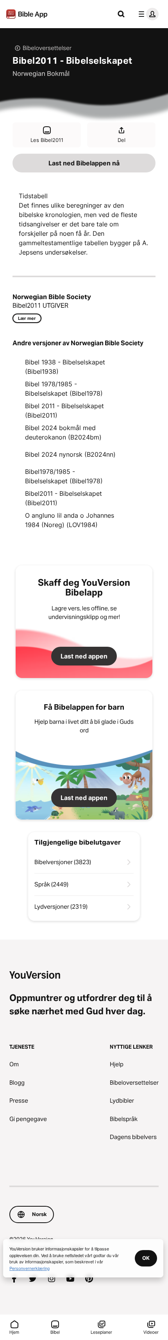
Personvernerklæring (29, 1268)
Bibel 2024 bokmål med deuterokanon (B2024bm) (63, 432)
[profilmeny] (147, 14)
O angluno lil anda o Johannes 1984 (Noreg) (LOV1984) (69, 520)
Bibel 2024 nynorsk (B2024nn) (70, 454)
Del (121, 140)
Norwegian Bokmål (41, 73)
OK (146, 1258)
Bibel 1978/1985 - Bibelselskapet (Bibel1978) (64, 388)
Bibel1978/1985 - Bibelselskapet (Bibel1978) (64, 476)
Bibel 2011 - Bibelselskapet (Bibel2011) (64, 410)
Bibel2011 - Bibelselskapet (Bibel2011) (63, 498)
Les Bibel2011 (46, 140)
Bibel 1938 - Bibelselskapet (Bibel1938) (65, 366)
